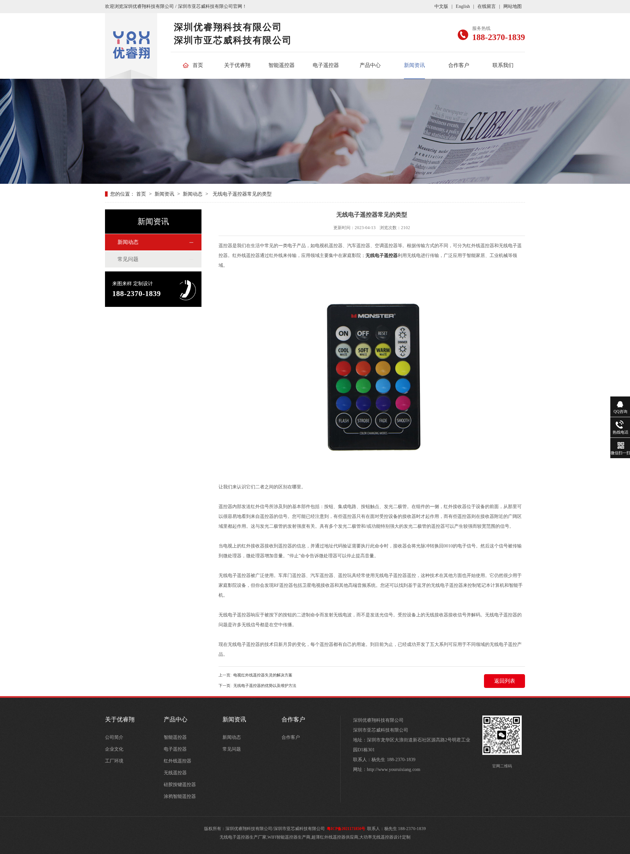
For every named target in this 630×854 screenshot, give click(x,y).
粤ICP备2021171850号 (346, 828)
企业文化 (114, 749)
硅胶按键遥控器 (180, 784)
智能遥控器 (281, 65)
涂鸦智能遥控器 (180, 796)
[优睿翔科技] (131, 56)
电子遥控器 (326, 65)
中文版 (441, 6)
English (463, 6)
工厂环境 (114, 760)
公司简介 (114, 737)
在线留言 (486, 6)
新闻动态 (192, 194)
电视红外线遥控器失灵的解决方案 (262, 675)
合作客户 (458, 65)
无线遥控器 (175, 772)
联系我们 (503, 65)
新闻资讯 (414, 65)
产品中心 (370, 65)
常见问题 (127, 259)
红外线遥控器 (177, 760)
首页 (198, 65)
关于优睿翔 (237, 65)
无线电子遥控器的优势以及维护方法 (264, 685)
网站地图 (512, 6)
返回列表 (504, 681)
